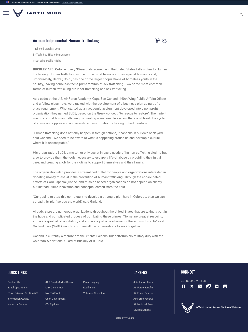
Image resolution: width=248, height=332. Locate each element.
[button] (74, 2)
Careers (140, 272)
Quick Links (17, 272)
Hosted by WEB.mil (124, 317)
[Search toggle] (242, 13)
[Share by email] (164, 40)
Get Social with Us (193, 281)
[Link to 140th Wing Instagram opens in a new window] (225, 286)
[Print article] (157, 40)
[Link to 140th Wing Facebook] (183, 286)
